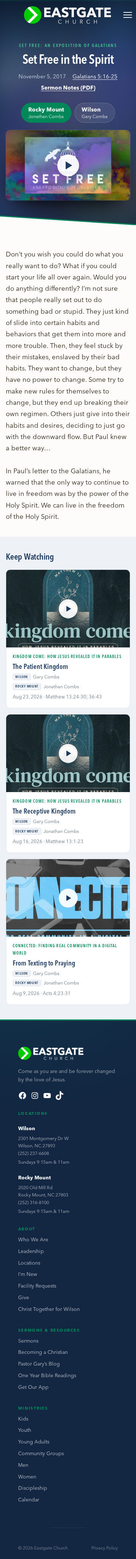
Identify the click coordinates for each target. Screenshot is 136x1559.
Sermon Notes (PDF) (68, 87)
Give (23, 1297)
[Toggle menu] (128, 15)
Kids (23, 1418)
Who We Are (33, 1239)
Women (27, 1476)
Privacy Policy (104, 1548)
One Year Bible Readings (47, 1375)
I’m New (27, 1274)
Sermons (28, 1340)
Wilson (26, 1128)
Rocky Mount (34, 1177)
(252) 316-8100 (33, 1202)
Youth (24, 1430)
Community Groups (41, 1453)
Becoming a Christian (43, 1352)
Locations (29, 1263)
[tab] (46, 113)
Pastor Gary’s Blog (39, 1363)
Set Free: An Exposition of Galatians (68, 45)
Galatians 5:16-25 (95, 76)
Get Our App (33, 1387)
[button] (68, 165)
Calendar (28, 1499)
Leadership (31, 1251)
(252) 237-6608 (33, 1153)
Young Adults (33, 1441)
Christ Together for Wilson (49, 1309)
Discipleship (32, 1488)
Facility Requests (37, 1285)
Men (23, 1465)
